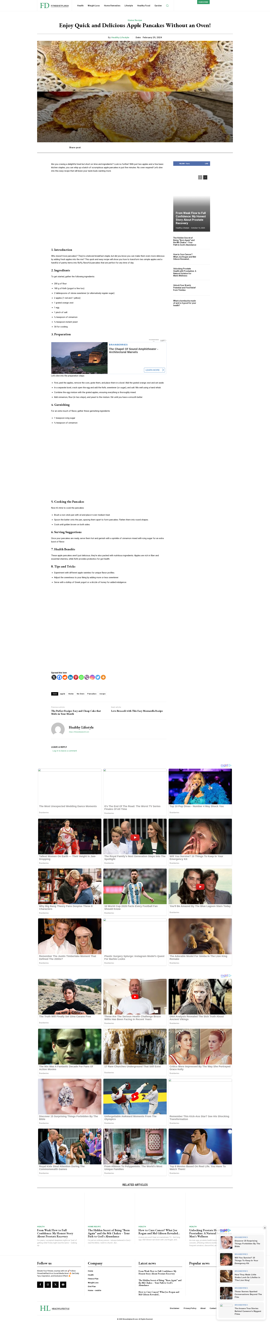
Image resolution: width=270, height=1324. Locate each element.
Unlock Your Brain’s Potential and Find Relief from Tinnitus (184, 287)
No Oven (80, 694)
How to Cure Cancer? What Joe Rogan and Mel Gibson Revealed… (184, 256)
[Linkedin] (70, 677)
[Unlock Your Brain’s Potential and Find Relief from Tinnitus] (204, 287)
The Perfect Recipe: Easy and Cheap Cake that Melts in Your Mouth (76, 712)
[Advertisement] (108, 210)
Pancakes (91, 694)
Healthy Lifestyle (120, 37)
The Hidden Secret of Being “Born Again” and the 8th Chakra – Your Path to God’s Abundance (184, 241)
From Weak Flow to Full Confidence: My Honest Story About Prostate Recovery (191, 218)
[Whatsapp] (81, 677)
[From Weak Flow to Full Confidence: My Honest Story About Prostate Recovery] (191, 202)
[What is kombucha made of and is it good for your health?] (204, 303)
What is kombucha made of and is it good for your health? (184, 303)
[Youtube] (63, 1285)
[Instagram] (92, 677)
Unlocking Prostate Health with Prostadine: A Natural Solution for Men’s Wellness (184, 272)
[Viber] (86, 677)
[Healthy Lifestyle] (58, 729)
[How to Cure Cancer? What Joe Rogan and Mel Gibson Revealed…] (204, 256)
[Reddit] (64, 677)
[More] (198, 147)
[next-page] (205, 177)
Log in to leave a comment (65, 750)
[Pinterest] (75, 677)
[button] (167, 5)
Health (41, 1226)
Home (71, 694)
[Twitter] (97, 677)
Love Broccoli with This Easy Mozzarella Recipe (137, 710)
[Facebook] (59, 677)
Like (206, 163)
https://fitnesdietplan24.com (79, 732)
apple (62, 694)
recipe (102, 694)
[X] (53, 677)
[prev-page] (200, 177)
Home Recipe (135, 20)
